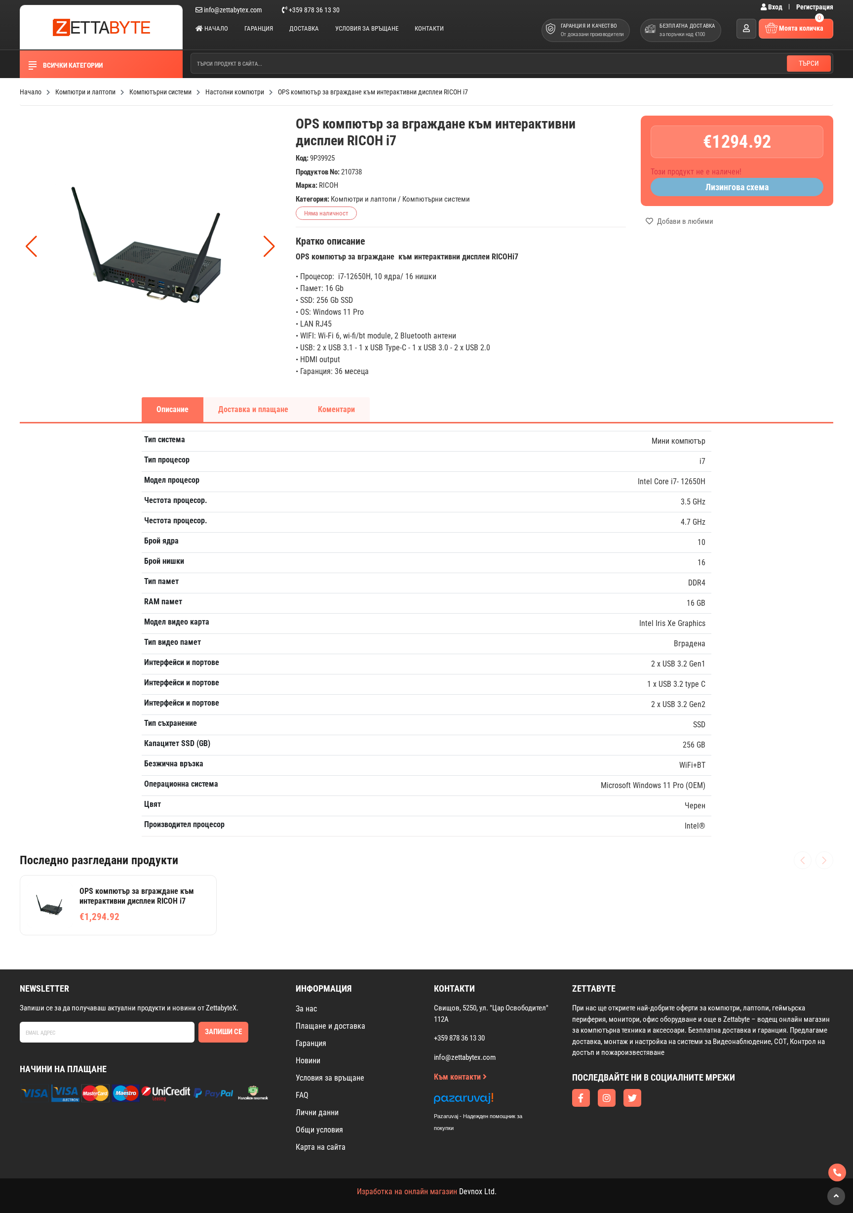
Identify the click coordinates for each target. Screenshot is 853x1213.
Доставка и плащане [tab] (253, 409)
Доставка (304, 28)
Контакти (429, 28)
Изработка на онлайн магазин (407, 1191)
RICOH (328, 185)
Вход (775, 7)
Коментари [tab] (336, 409)
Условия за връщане (366, 28)
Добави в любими (684, 221)
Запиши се (223, 1031)
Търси (809, 63)
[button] (269, 246)
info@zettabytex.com (233, 10)
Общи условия (319, 1129)
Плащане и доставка (330, 1026)
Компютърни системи (436, 199)
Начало (215, 28)
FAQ (302, 1095)
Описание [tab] (172, 409)
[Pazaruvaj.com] (488, 1101)
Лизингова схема (737, 187)
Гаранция (258, 28)
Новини (308, 1060)
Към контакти (458, 1077)
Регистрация (814, 7)
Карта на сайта (321, 1147)
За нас (306, 1008)
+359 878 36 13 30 (313, 10)
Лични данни (317, 1112)
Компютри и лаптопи (363, 199)
